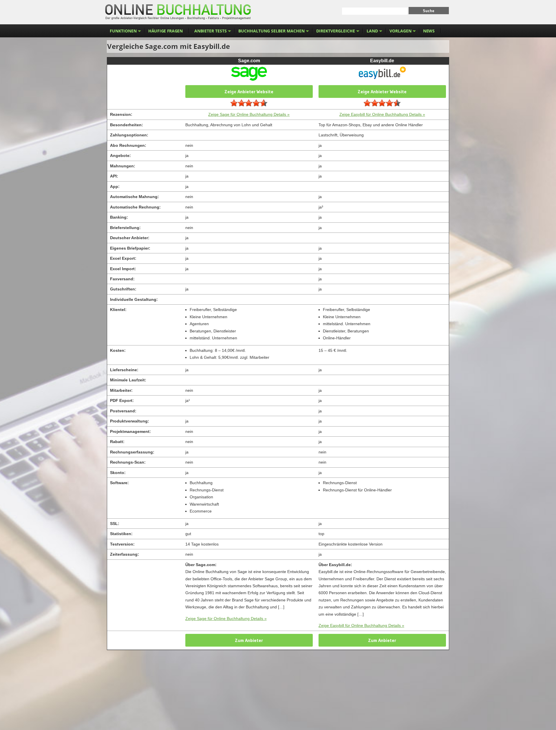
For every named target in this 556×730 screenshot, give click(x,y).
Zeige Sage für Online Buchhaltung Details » (249, 114)
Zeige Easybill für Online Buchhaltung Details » (382, 114)
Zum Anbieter (249, 640)
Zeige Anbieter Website (248, 91)
